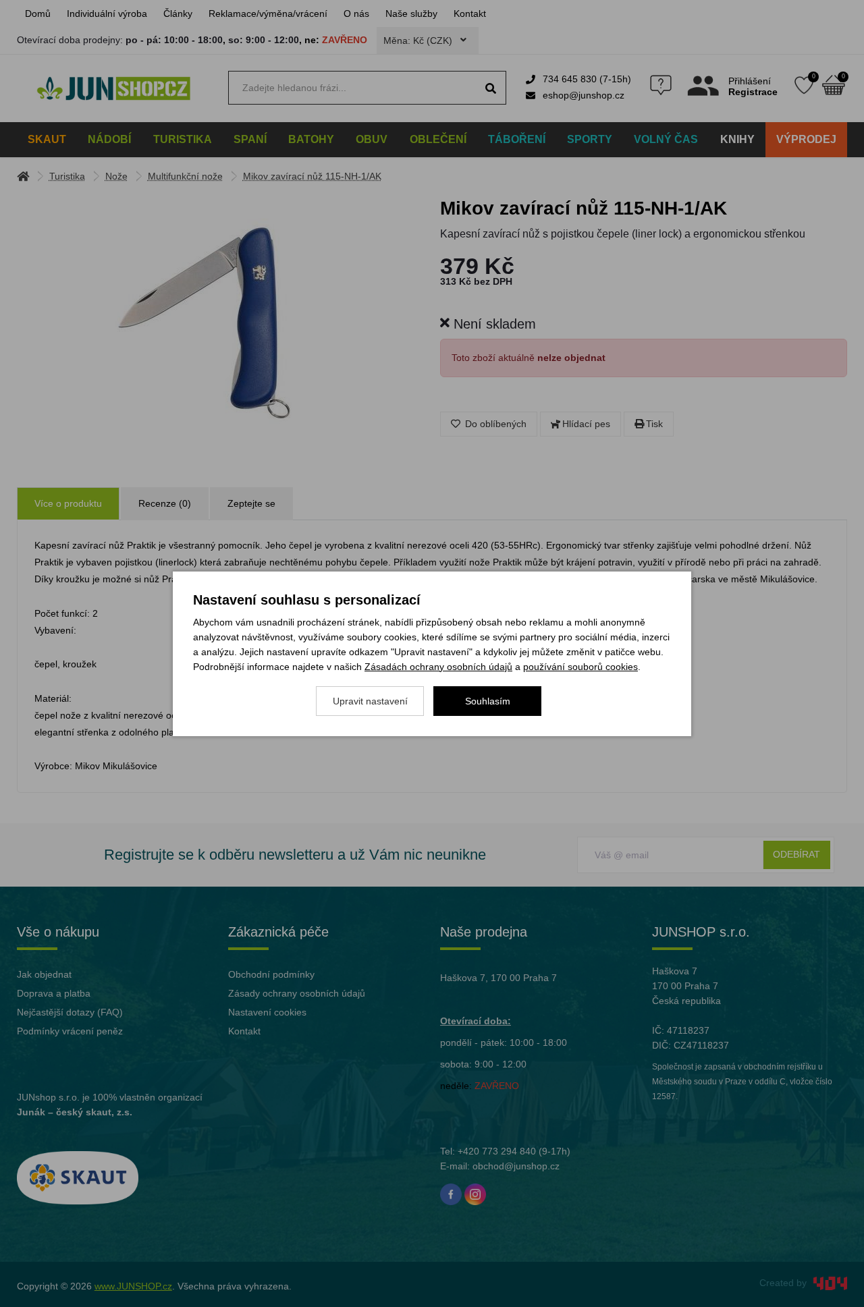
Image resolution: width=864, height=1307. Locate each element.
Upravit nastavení (370, 701)
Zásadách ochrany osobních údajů (438, 666)
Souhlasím (487, 701)
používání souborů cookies (580, 666)
